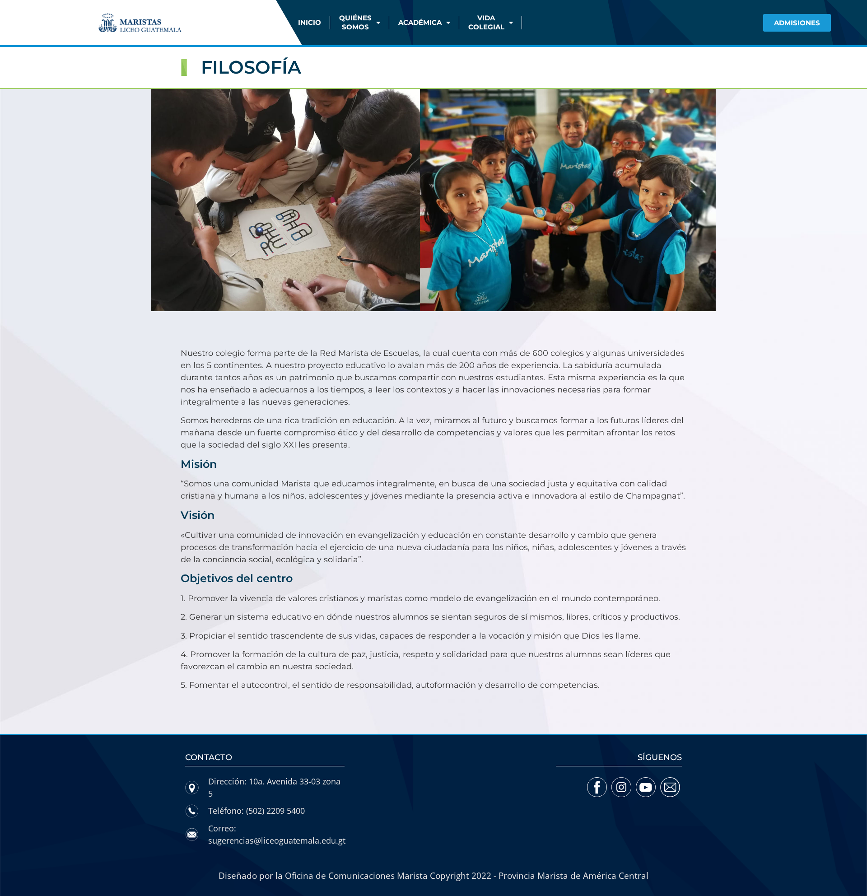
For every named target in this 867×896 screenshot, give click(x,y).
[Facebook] (597, 787)
